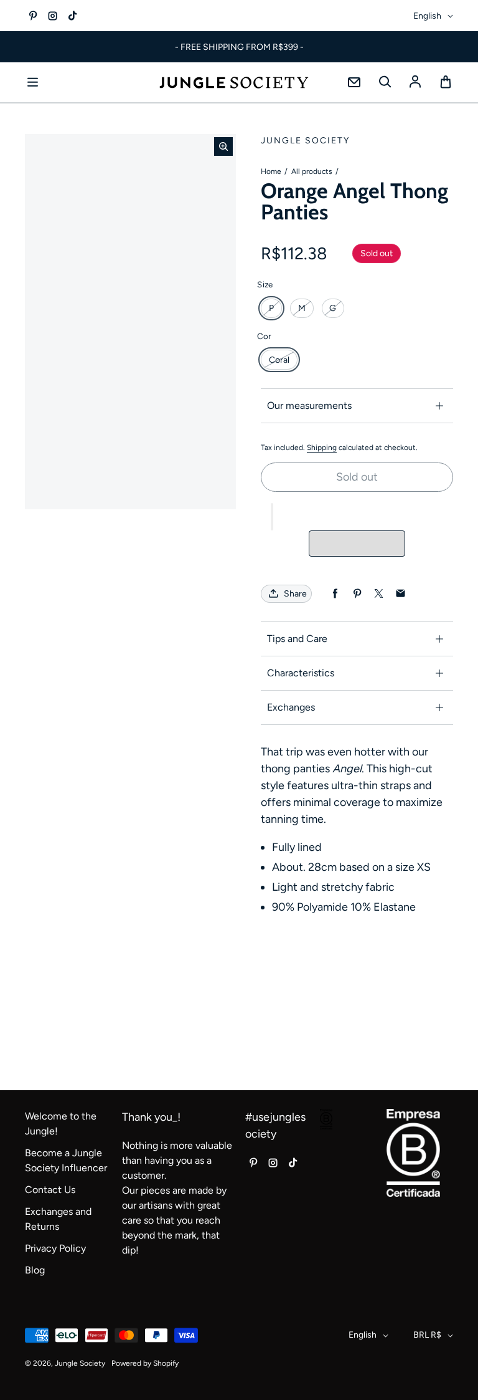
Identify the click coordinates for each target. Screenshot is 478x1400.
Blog (35, 1270)
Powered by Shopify (145, 1363)
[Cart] (445, 82)
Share (295, 593)
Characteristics (300, 673)
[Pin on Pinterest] (357, 594)
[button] (272, 516)
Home (271, 171)
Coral (279, 360)
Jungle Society (80, 1363)
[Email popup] (354, 82)
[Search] (384, 82)
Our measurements (309, 405)
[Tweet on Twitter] (379, 594)
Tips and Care (297, 639)
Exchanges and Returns (58, 1219)
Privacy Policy (55, 1248)
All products (311, 171)
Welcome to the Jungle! (60, 1123)
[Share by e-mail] (400, 594)
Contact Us (50, 1190)
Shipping (322, 447)
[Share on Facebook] (335, 594)
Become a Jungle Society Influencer (66, 1160)
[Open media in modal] (223, 146)
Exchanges (291, 707)
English (427, 16)
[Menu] (32, 82)
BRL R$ (427, 1335)
